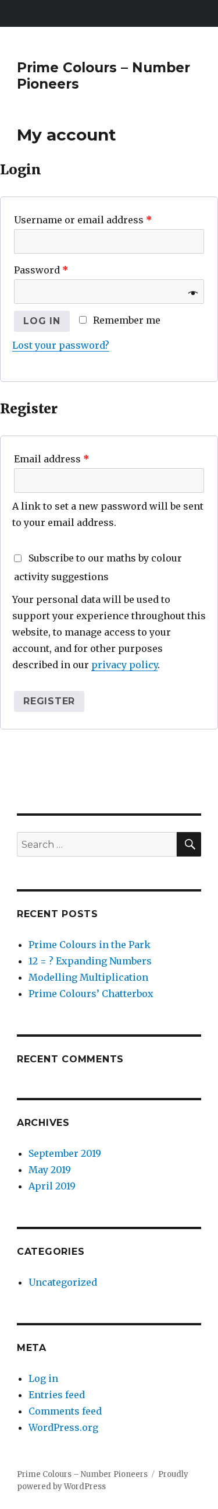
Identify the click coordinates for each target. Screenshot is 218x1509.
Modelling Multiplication (88, 977)
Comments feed (65, 1411)
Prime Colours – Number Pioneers (82, 1474)
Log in (41, 321)
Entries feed (56, 1395)
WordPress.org (63, 1427)
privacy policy (124, 665)
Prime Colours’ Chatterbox (90, 993)
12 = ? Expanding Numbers (90, 961)
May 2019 (49, 1169)
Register (49, 701)
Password (41, 270)
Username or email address (83, 220)
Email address (52, 459)
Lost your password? (60, 345)
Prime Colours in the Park (89, 944)
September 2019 (64, 1153)
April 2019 (52, 1186)
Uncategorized (62, 1282)
